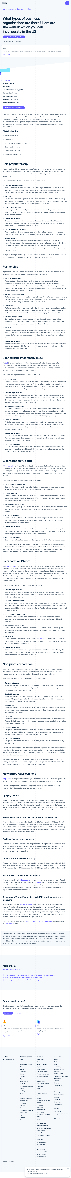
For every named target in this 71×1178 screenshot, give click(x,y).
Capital (22, 1069)
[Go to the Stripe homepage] (5, 1057)
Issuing (22, 1093)
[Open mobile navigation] (67, 3)
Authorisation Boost (26, 1064)
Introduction (7, 80)
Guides (56, 1059)
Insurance (40, 1105)
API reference (41, 1144)
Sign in (56, 1118)
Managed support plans (61, 1114)
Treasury (22, 1120)
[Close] (68, 1169)
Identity (22, 1088)
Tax (21, 1115)
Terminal (22, 1117)
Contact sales (18, 1013)
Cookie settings (59, 1085)
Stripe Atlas (7, 779)
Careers (56, 1097)
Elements (23, 1084)
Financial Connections (26, 1086)
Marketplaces (41, 1081)
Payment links (24, 1100)
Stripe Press (57, 1102)
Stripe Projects (41, 1154)
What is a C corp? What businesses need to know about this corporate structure (30, 975)
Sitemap (56, 1083)
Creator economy (42, 1093)
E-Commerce (41, 1069)
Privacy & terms (58, 1073)
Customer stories (59, 1062)
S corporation (10, 566)
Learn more (6, 54)
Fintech (39, 1096)
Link (21, 1096)
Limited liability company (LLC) (13, 90)
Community (57, 1067)
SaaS (38, 1088)
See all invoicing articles (10, 969)
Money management (43, 1084)
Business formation (24, 9)
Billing (21, 1067)
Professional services (43, 1114)
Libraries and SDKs (42, 1152)
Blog (55, 1064)
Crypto (22, 1079)
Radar (21, 1108)
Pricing (22, 1059)
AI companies (41, 1091)
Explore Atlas (7, 1036)
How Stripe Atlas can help (11, 102)
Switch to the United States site (37, 1174)
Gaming (39, 1098)
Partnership (6, 86)
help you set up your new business (39, 921)
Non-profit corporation (10, 99)
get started (10, 923)
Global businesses (42, 1076)
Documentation (41, 1142)
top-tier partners (26, 904)
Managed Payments (26, 1098)
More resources (8, 9)
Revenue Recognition (26, 1110)
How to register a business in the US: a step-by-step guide (23, 980)
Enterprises (40, 1059)
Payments (23, 1103)
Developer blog (41, 1156)
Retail (38, 1119)
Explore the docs (42, 1034)
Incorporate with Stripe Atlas (13, 37)
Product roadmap (59, 1095)
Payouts (22, 1105)
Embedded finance (42, 1071)
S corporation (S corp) (10, 96)
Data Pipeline (24, 1081)
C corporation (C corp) (10, 93)
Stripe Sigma (23, 1113)
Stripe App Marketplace (44, 1128)
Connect (22, 1076)
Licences (56, 1080)
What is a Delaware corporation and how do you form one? (23, 977)
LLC (6, 363)
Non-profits (40, 1112)
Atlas (21, 1062)
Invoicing (22, 1091)
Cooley (38, 882)
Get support (57, 1111)
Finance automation (43, 1074)
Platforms (40, 1086)
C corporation (9, 466)
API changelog (41, 1149)
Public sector (41, 1117)
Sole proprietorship (9, 83)
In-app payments (42, 1079)
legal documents (24, 880)
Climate (22, 1074)
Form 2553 (42, 639)
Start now (7, 1013)
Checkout (23, 1071)
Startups (39, 1062)
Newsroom (57, 1099)
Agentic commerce (42, 1064)
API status (40, 1147)
